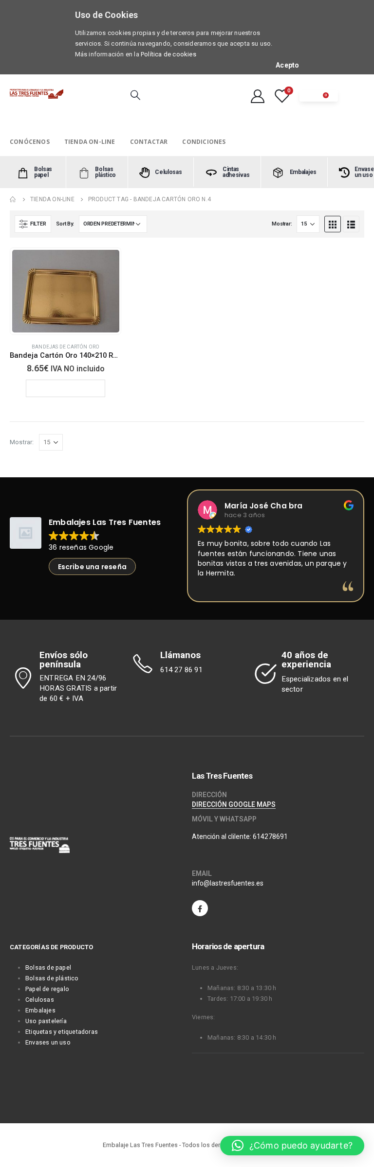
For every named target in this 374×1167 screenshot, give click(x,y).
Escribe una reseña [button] (92, 567)
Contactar (149, 142)
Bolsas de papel (48, 967)
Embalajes (40, 1010)
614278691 (270, 836)
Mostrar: (282, 224)
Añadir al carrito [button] (70, 388)
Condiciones (203, 142)
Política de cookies (168, 54)
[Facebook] (200, 908)
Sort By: (65, 224)
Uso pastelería (46, 1021)
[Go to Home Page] (13, 199)
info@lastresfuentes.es (227, 883)
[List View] (351, 224)
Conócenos (30, 142)
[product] (65, 291)
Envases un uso (48, 1042)
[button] (292, 1145)
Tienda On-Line (89, 142)
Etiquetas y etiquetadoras (61, 1031)
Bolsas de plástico (52, 978)
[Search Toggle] (135, 94)
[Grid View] (332, 224)
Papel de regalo (47, 989)
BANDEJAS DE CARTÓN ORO (65, 346)
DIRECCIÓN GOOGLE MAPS (234, 804)
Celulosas (39, 999)
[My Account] (257, 96)
